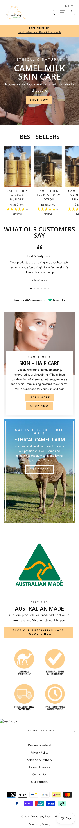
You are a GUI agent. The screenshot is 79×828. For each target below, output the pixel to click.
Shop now (39, 100)
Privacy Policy (39, 752)
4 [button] (42, 289)
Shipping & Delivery (39, 759)
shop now (39, 406)
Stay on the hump (39, 731)
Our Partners (39, 781)
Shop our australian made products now (38, 632)
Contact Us (39, 774)
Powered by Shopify (39, 824)
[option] (39, 31)
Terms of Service (39, 767)
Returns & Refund (39, 745)
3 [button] (38, 289)
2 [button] (35, 289)
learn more (39, 397)
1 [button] (31, 289)
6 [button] (49, 289)
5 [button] (45, 289)
